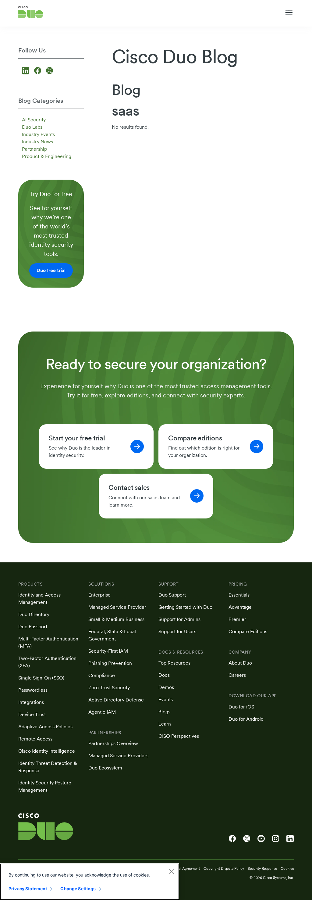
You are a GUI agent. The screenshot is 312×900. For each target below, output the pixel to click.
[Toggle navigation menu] (289, 12)
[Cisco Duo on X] (246, 838)
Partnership (34, 149)
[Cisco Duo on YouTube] (261, 838)
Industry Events (38, 134)
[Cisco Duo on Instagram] (275, 838)
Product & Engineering (46, 156)
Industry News (37, 142)
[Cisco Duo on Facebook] (232, 838)
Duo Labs (32, 127)
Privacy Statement (28, 888)
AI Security (34, 120)
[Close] (171, 871)
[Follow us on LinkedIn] (26, 71)
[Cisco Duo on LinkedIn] (290, 838)
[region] (89, 881)
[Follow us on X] (49, 71)
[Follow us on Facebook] (38, 71)
